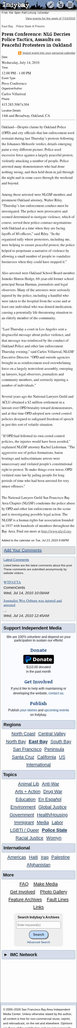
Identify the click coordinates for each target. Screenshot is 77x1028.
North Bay (16, 741)
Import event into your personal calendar (49, 53)
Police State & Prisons (30, 26)
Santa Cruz (23, 757)
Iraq (44, 857)
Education (26, 799)
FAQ (24, 884)
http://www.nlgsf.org (56, 531)
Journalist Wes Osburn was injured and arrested (32, 602)
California (46, 757)
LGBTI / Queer (24, 830)
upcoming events (56, 710)
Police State (54, 830)
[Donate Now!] (38, 659)
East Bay (7, 26)
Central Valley (52, 733)
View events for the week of (50, 18)
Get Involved (22, 891)
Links (38, 907)
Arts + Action (27, 791)
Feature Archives (25, 899)
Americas (16, 857)
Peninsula (54, 749)
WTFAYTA (12, 582)
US (62, 757)
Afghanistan (38, 864)
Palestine (60, 857)
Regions (12, 724)
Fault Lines (58, 899)
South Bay (61, 741)
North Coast (23, 733)
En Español (49, 799)
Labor (57, 822)
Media (43, 822)
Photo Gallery (53, 891)
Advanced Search (38, 942)
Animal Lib (28, 783)
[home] (38, 5)
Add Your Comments (23, 550)
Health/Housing (52, 814)
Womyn (53, 838)
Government (22, 814)
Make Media (45, 884)
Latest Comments (16, 560)
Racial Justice (29, 838)
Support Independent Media (32, 628)
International (38, 764)
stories (28, 710)
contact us (55, 693)
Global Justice (52, 807)
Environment (23, 807)
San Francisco (27, 749)
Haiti (33, 857)
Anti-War (50, 783)
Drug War (52, 791)
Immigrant (24, 822)
